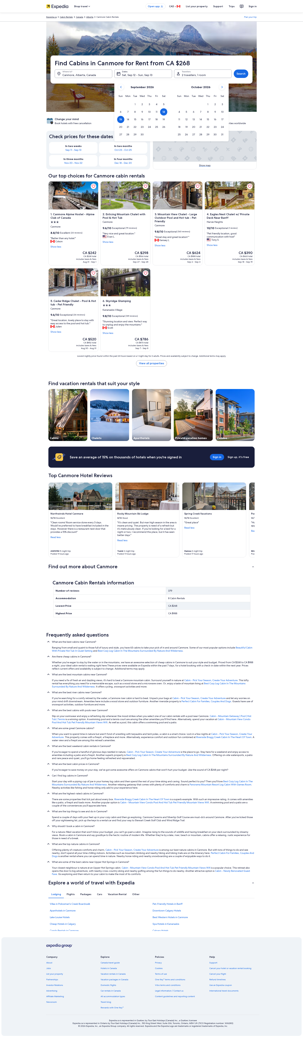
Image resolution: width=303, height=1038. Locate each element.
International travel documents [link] (223, 990)
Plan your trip (250, 17)
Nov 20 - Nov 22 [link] (73, 162)
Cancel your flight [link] (217, 974)
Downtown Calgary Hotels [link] (167, 910)
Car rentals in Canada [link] (111, 990)
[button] (135, 104)
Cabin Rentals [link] (66, 17)
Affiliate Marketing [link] (55, 996)
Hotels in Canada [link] (109, 968)
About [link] (49, 962)
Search (241, 73)
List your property (197, 6)
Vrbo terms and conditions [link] (167, 985)
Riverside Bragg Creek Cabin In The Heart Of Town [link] (223, 737)
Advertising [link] (51, 990)
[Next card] (250, 520)
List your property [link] (54, 974)
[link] (93, 186)
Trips (232, 6)
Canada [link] (79, 17)
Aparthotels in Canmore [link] (63, 910)
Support (218, 6)
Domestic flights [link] (108, 985)
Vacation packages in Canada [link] (114, 979)
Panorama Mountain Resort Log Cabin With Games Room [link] (220, 784)
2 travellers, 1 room (194, 75)
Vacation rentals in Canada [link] (113, 974)
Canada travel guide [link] (110, 962)
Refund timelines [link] (217, 979)
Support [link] (213, 962)
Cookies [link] (159, 968)
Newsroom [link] (51, 1002)
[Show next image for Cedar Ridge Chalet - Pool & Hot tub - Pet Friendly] (94, 282)
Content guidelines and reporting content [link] (175, 996)
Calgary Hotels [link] (160, 930)
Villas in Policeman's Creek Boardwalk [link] (70, 903)
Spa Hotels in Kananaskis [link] (166, 923)
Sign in (253, 6)
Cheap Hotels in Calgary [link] (63, 923)
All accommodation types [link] (113, 996)
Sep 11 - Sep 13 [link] (73, 149)
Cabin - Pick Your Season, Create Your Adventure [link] (211, 680)
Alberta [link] (89, 17)
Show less (55, 246)
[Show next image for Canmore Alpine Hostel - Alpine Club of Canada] (94, 195)
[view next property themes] (254, 415)
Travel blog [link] (106, 1002)
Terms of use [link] (161, 974)
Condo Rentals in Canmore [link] (64, 930)
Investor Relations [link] (54, 985)
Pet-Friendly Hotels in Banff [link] (168, 903)
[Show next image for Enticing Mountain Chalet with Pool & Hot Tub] (146, 195)
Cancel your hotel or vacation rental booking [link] (230, 968)
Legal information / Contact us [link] (169, 990)
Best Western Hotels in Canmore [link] (170, 917)
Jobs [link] (48, 968)
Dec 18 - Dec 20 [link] (123, 162)
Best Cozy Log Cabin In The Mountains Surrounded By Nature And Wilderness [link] (140, 650)
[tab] (56, 894)
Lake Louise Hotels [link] (60, 917)
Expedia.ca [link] (51, 17)
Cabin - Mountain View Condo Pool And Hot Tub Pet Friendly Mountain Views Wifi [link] (164, 802)
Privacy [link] (158, 962)
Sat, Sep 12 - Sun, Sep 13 (137, 75)
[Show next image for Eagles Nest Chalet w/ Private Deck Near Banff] (250, 195)
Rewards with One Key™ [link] (112, 1007)
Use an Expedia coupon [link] (220, 985)
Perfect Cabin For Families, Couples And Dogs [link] (206, 701)
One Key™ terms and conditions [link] (170, 979)
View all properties (151, 363)
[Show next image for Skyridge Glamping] (146, 282)
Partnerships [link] (52, 979)
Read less (55, 537)
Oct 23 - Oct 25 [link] (123, 149)
